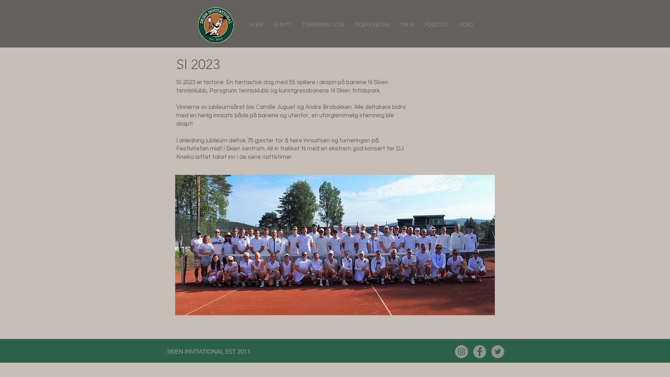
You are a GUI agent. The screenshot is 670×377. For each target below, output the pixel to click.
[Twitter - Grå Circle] (497, 351)
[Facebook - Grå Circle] (479, 351)
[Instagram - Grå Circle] (461, 351)
